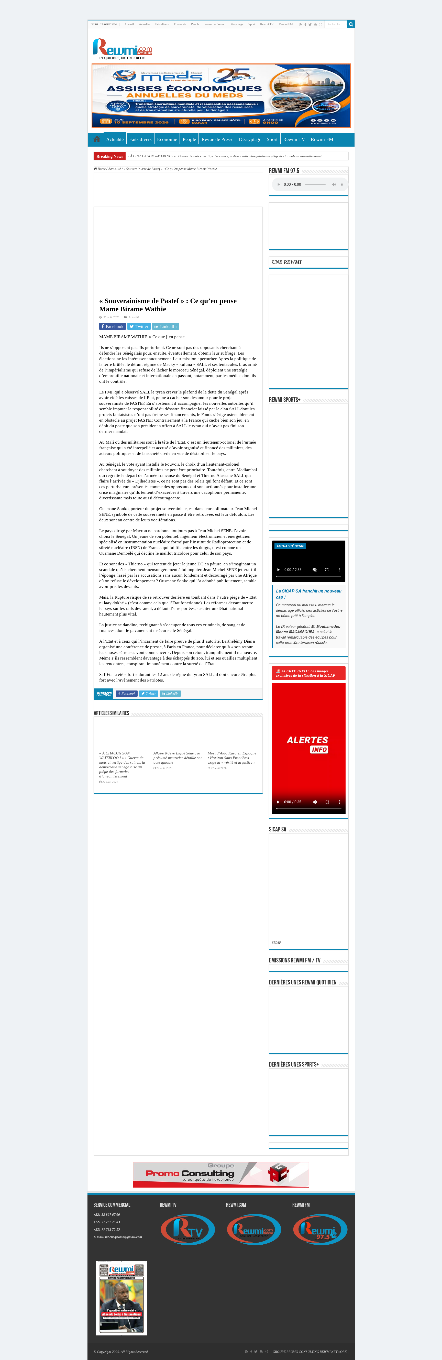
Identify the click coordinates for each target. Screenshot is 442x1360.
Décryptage (236, 24)
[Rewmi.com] (124, 47)
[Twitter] (310, 24)
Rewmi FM (286, 24)
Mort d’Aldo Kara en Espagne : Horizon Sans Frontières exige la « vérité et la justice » (232, 757)
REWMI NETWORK (333, 1352)
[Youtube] (315, 24)
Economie (180, 24)
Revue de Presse (214, 24)
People (195, 24)
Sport (251, 24)
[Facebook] (305, 24)
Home (101, 169)
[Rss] (301, 24)
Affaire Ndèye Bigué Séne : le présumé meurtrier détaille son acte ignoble (178, 757)
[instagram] (320, 24)
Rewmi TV (267, 24)
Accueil (129, 24)
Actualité (144, 24)
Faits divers (162, 24)
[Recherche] (351, 24)
